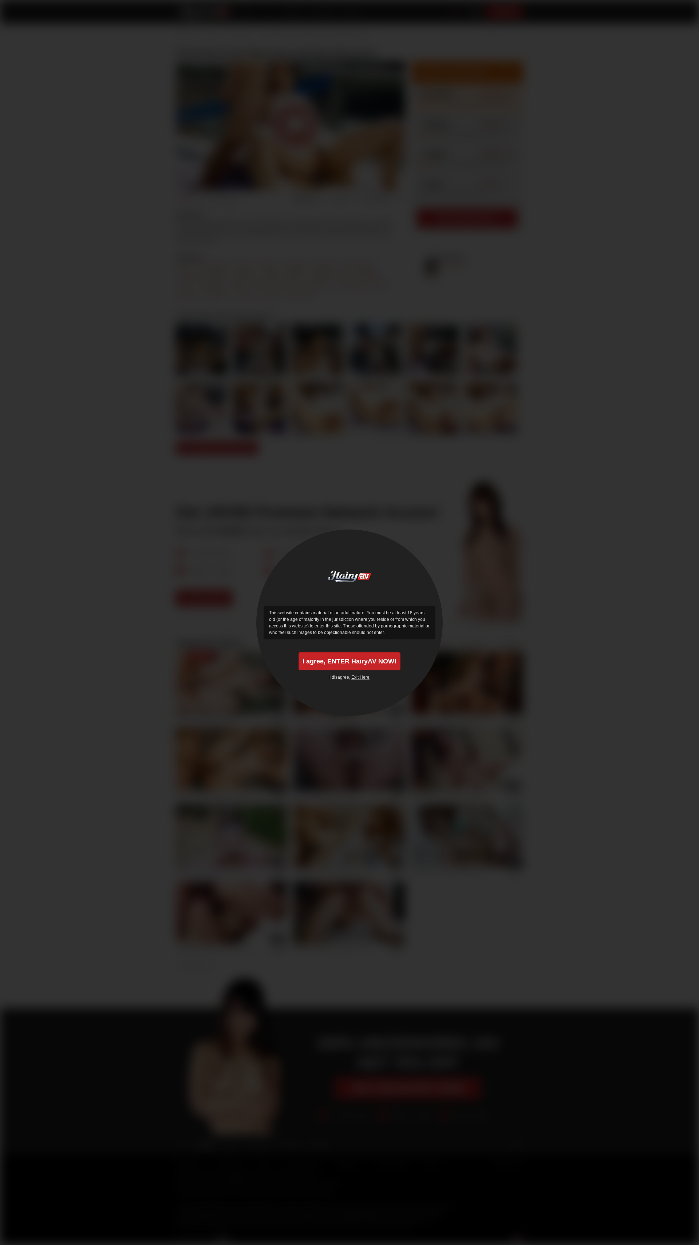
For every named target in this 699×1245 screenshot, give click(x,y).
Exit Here (360, 677)
